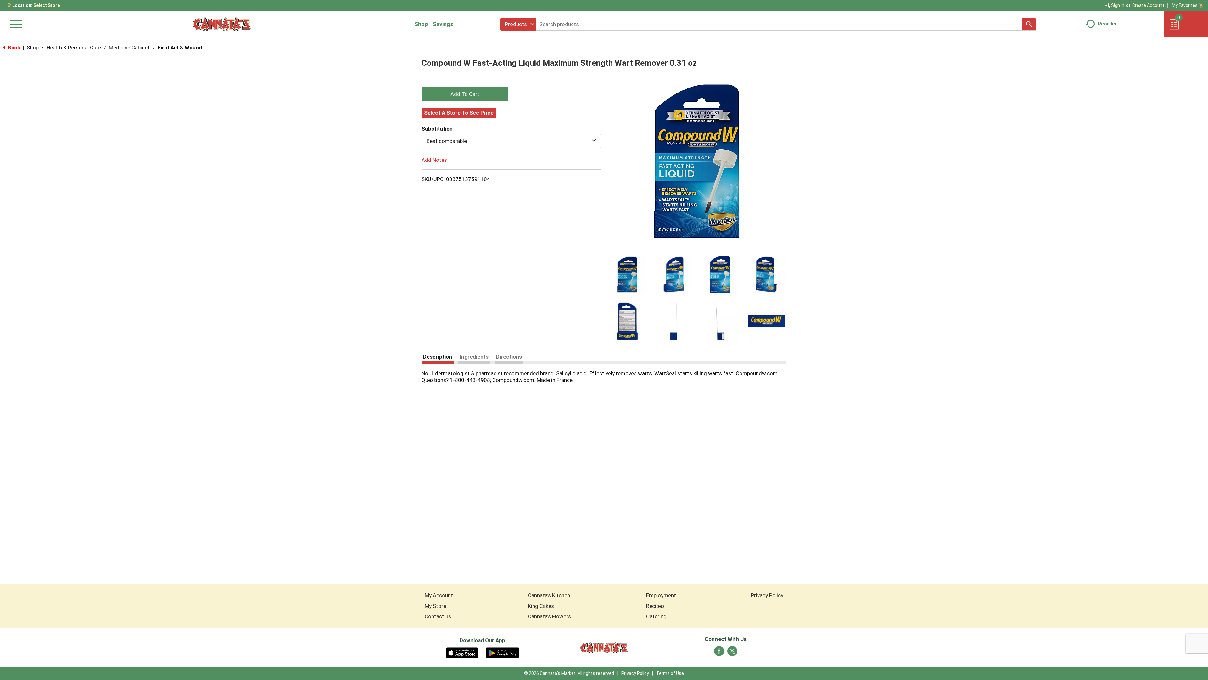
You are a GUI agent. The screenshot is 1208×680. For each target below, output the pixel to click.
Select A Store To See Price (459, 113)
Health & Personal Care (74, 47)
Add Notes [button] (434, 160)
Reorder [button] (1107, 24)
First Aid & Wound (180, 47)
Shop (421, 24)
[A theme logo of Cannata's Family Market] (222, 24)
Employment (661, 595)
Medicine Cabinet (129, 47)
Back (13, 47)
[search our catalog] (1029, 24)
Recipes (655, 606)
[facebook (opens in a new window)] (719, 653)
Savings (443, 24)
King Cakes (541, 606)
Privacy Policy (767, 595)
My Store (435, 606)
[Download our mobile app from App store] (462, 652)
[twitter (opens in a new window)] (732, 653)
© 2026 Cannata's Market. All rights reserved (569, 673)
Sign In (1117, 5)
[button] (627, 274)
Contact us (438, 616)
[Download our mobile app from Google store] (502, 652)
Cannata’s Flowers (549, 616)
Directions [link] (509, 357)
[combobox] (518, 24)
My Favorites (1185, 5)
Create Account (1148, 5)
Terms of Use (670, 673)
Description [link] (437, 357)
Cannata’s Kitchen (549, 595)
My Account (439, 595)
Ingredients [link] (474, 357)
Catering (656, 616)
